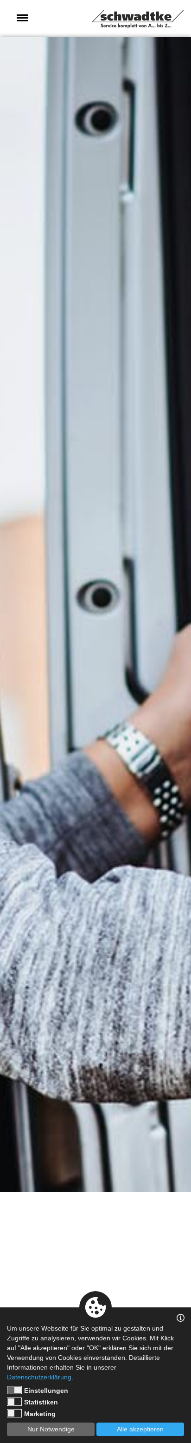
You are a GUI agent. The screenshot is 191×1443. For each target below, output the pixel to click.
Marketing (40, 1413)
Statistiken (41, 1402)
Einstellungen (46, 1390)
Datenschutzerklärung (39, 1377)
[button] (22, 18)
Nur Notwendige (51, 1429)
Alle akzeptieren (140, 1429)
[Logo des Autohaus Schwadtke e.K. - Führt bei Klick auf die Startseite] (137, 19)
